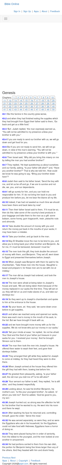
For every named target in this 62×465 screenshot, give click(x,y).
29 (48, 103)
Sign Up (27, 11)
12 (10, 100)
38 (42, 106)
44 (21, 109)
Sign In (17, 11)
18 (42, 100)
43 (15, 109)
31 (4, 106)
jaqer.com (23, 463)
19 (48, 100)
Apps (36, 11)
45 (26, 109)
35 (26, 106)
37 (37, 106)
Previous (6, 457)
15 (26, 100)
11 (4, 100)
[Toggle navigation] (5, 18)
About (44, 11)
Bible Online (12, 4)
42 (10, 109)
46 (32, 109)
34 (21, 106)
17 (37, 100)
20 (53, 100)
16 (32, 100)
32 (10, 106)
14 (21, 100)
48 (42, 109)
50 (53, 109)
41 (4, 109)
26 (32, 103)
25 (26, 103)
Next (13, 457)
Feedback (55, 11)
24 (21, 103)
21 (4, 103)
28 (42, 103)
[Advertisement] (31, 56)
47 (37, 109)
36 (32, 106)
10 (52, 97)
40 (53, 106)
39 (48, 106)
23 (15, 103)
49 (48, 109)
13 (15, 100)
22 (10, 103)
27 (37, 103)
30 (53, 103)
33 (15, 106)
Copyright (23, 460)
